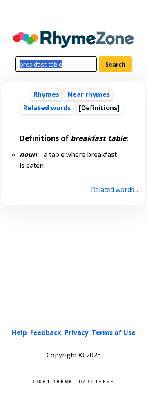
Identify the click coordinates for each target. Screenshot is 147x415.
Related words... (114, 189)
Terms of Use (113, 332)
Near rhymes (88, 94)
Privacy (76, 332)
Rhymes (46, 94)
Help (19, 332)
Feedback (45, 332)
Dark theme (96, 381)
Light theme (52, 381)
